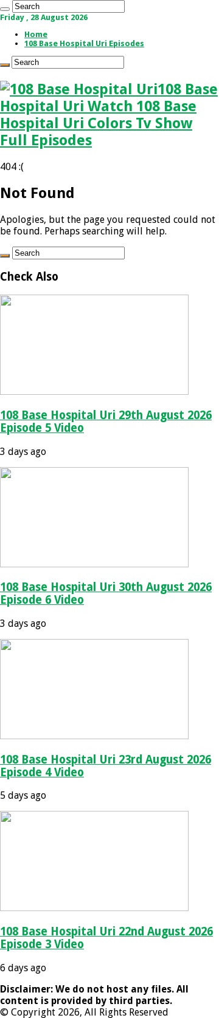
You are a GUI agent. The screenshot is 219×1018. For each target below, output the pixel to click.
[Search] (5, 9)
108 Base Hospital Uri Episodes (84, 43)
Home (35, 34)
